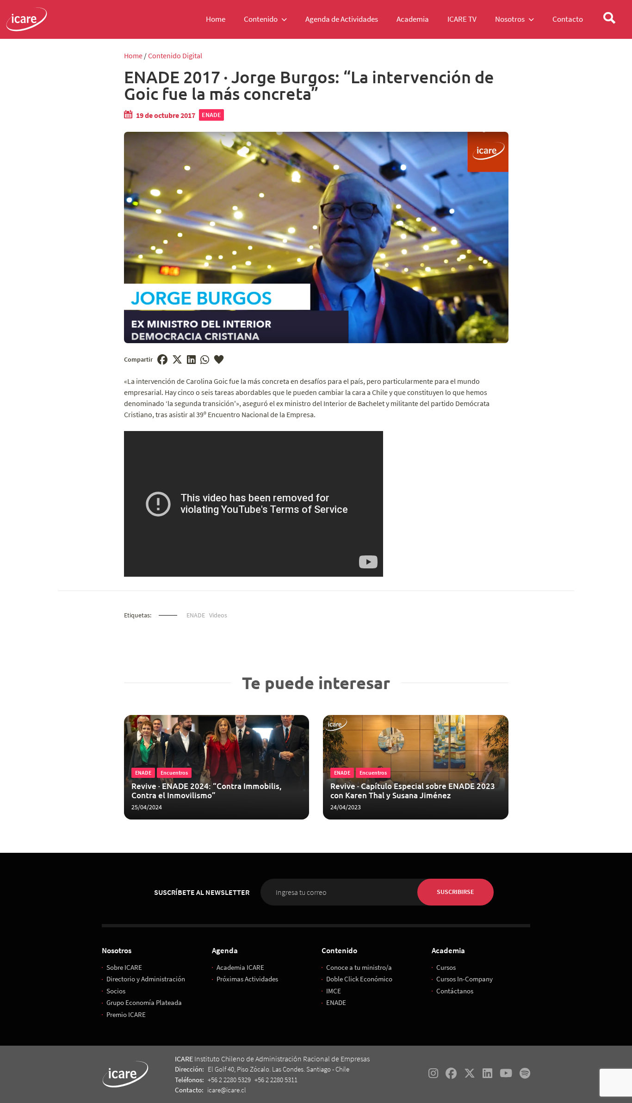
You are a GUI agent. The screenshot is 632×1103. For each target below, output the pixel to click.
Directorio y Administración (145, 978)
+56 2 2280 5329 (229, 1079)
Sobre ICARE (124, 967)
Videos (218, 615)
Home (133, 55)
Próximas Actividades (247, 978)
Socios (115, 990)
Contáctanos (454, 990)
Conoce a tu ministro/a (359, 967)
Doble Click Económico (359, 978)
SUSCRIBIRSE (455, 891)
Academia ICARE (240, 967)
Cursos (446, 967)
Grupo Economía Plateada (144, 1002)
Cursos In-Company (464, 978)
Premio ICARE (126, 1014)
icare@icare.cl (226, 1089)
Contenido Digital (175, 55)
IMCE (333, 990)
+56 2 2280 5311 (275, 1079)
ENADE (211, 115)
